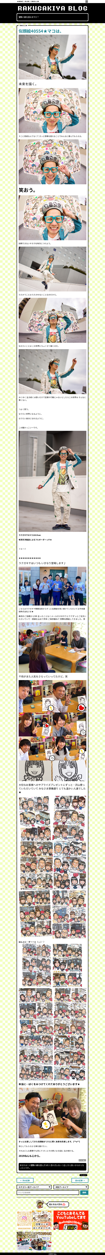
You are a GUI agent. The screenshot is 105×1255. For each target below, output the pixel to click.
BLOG (27, 1)
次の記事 (26, 1180)
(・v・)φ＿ (82, 1160)
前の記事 (79, 1180)
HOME (21, 1)
